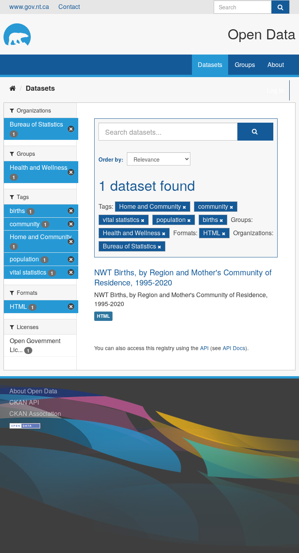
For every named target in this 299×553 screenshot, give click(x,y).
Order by (109, 159)
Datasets (210, 64)
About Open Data (33, 390)
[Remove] (184, 207)
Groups (245, 64)
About (275, 64)
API (204, 348)
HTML (103, 316)
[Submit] (280, 7)
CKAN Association (35, 413)
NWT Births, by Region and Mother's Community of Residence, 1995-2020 (183, 277)
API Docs (234, 348)
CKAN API (24, 402)
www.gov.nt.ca (29, 6)
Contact (69, 6)
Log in (275, 90)
